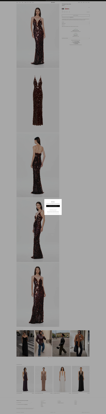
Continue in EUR (57, 213)
